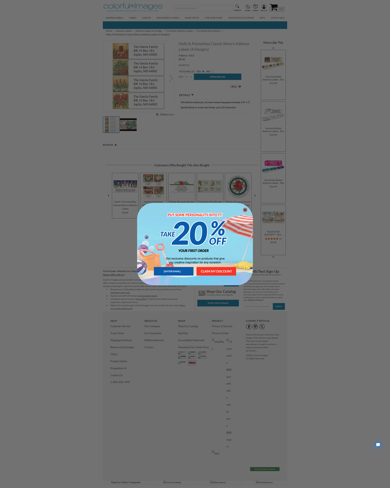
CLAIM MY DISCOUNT (216, 271)
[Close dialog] (245, 209)
